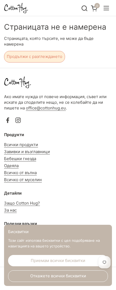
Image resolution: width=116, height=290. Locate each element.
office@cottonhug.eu (46, 108)
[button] (84, 8)
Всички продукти (21, 144)
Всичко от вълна (20, 172)
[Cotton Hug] (16, 8)
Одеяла (11, 165)
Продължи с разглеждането (34, 56)
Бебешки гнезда (20, 158)
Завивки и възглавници (27, 151)
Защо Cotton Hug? (22, 203)
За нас (10, 210)
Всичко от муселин (23, 179)
